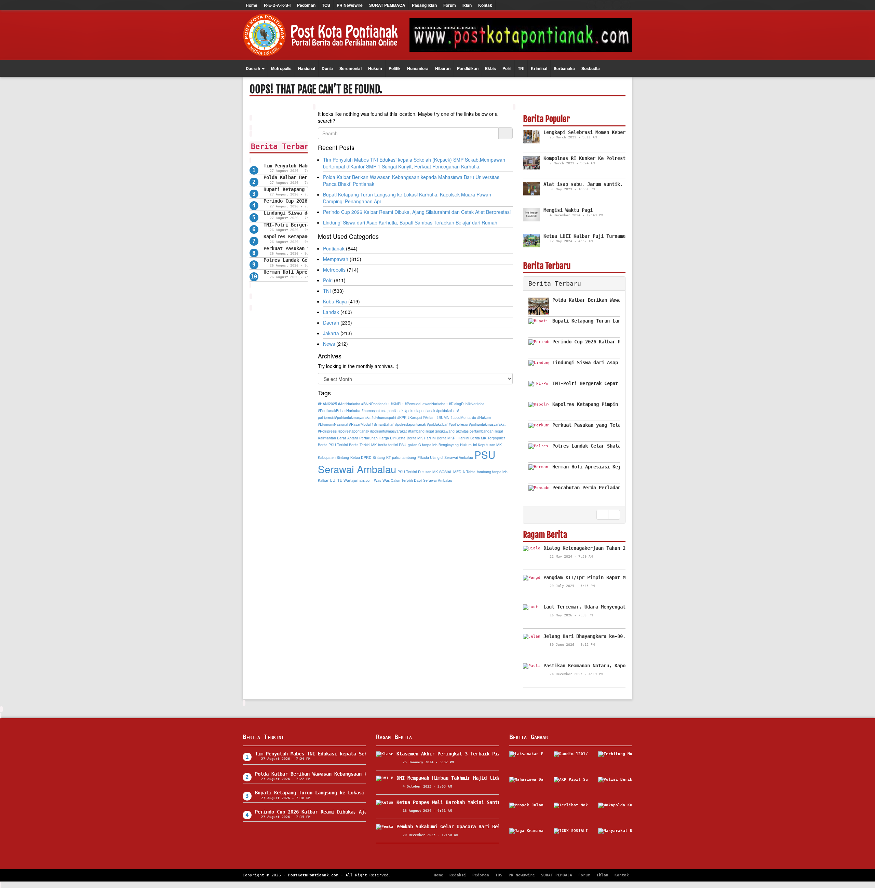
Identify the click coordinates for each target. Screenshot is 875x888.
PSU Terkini (407, 471)
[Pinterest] (617, 5)
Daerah (253, 68)
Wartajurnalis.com (358, 480)
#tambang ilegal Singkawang (431, 431)
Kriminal (539, 68)
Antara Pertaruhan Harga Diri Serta (376, 437)
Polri (506, 68)
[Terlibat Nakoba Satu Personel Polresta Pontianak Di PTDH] (571, 813)
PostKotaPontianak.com (313, 875)
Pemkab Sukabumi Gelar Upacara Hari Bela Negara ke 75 (467, 826)
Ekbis (490, 68)
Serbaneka (564, 68)
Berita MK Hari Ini (421, 437)
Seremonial (350, 68)
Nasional (306, 68)
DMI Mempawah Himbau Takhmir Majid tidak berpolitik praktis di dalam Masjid (497, 778)
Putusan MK (428, 471)
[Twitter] (599, 5)
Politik (395, 68)
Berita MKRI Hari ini (453, 437)
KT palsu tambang (401, 457)
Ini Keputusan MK (487, 444)
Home (251, 5)
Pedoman (306, 5)
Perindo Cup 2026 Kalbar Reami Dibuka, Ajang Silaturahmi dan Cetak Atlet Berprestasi (417, 211)
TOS (326, 5)
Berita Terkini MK (363, 444)
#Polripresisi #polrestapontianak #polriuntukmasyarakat (362, 431)
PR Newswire (350, 5)
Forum (449, 5)
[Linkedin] (625, 5)
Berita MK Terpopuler (487, 437)
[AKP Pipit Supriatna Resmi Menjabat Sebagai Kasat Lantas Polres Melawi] (571, 787)
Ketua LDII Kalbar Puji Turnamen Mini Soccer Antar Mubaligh (622, 236)
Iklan (467, 5)
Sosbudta (590, 68)
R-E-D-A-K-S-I (277, 5)
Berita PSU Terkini (333, 444)
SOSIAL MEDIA (452, 471)
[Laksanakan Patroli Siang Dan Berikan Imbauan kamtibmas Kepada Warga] (526, 761)
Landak (331, 312)
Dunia (327, 68)
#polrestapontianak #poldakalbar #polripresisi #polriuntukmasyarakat (450, 424)
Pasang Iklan (424, 5)
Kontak (485, 5)
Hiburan (442, 68)
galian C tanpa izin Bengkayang (433, 444)
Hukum (375, 68)
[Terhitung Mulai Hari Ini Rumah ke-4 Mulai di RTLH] (615, 761)
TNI (521, 68)
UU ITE (336, 480)
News (329, 343)
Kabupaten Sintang (333, 457)
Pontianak (334, 248)
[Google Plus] (608, 5)
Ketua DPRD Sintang (367, 457)
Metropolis (281, 68)
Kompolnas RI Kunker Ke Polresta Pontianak (599, 158)
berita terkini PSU (392, 444)
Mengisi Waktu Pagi (568, 210)
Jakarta (331, 333)
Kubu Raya (335, 301)
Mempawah (335, 259)
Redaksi (457, 875)
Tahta (470, 471)
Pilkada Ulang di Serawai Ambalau (445, 457)
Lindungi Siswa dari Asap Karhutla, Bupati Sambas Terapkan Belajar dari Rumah (410, 222)
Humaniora (418, 68)
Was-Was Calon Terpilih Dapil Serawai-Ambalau (413, 480)
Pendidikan (468, 68)
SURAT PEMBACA (387, 5)
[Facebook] (591, 5)
